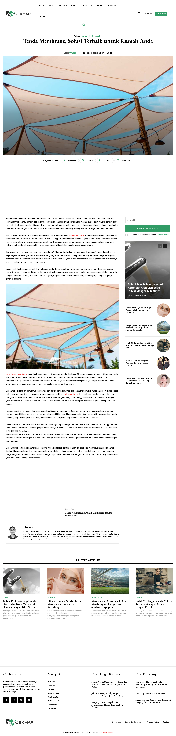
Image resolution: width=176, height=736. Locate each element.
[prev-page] (160, 246)
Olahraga (96, 597)
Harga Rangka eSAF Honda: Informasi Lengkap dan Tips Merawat (153, 701)
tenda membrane (76, 235)
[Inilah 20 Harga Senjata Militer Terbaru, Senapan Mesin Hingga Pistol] (163, 345)
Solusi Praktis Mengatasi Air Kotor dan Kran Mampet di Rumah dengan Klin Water (146, 288)
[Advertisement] (88, 189)
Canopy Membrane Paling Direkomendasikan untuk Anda (88, 514)
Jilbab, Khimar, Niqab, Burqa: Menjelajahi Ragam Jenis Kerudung (138, 310)
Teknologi (141, 597)
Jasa (84, 36)
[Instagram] (14, 700)
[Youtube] (29, 700)
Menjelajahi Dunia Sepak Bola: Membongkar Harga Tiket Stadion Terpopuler (138, 327)
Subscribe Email (146, 228)
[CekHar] (31, 722)
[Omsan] (12, 532)
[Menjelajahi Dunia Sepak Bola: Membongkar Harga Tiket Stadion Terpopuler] (163, 327)
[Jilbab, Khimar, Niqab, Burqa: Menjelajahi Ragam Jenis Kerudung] (163, 310)
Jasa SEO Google (107, 732)
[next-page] (165, 246)
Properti (96, 36)
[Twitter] (21, 700)
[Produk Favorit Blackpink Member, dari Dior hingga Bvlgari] (163, 363)
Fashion (51, 597)
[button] (83, 24)
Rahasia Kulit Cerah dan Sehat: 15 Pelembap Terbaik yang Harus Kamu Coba (139, 380)
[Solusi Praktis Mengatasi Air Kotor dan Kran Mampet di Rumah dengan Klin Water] (147, 270)
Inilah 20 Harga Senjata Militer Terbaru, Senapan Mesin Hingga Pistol (139, 345)
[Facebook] (6, 700)
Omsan (73, 53)
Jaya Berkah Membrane (16, 374)
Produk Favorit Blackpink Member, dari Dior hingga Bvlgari (136, 363)
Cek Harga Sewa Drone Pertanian (150, 693)
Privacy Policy (163, 235)
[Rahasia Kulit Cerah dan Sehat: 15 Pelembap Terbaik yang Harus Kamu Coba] (163, 380)
